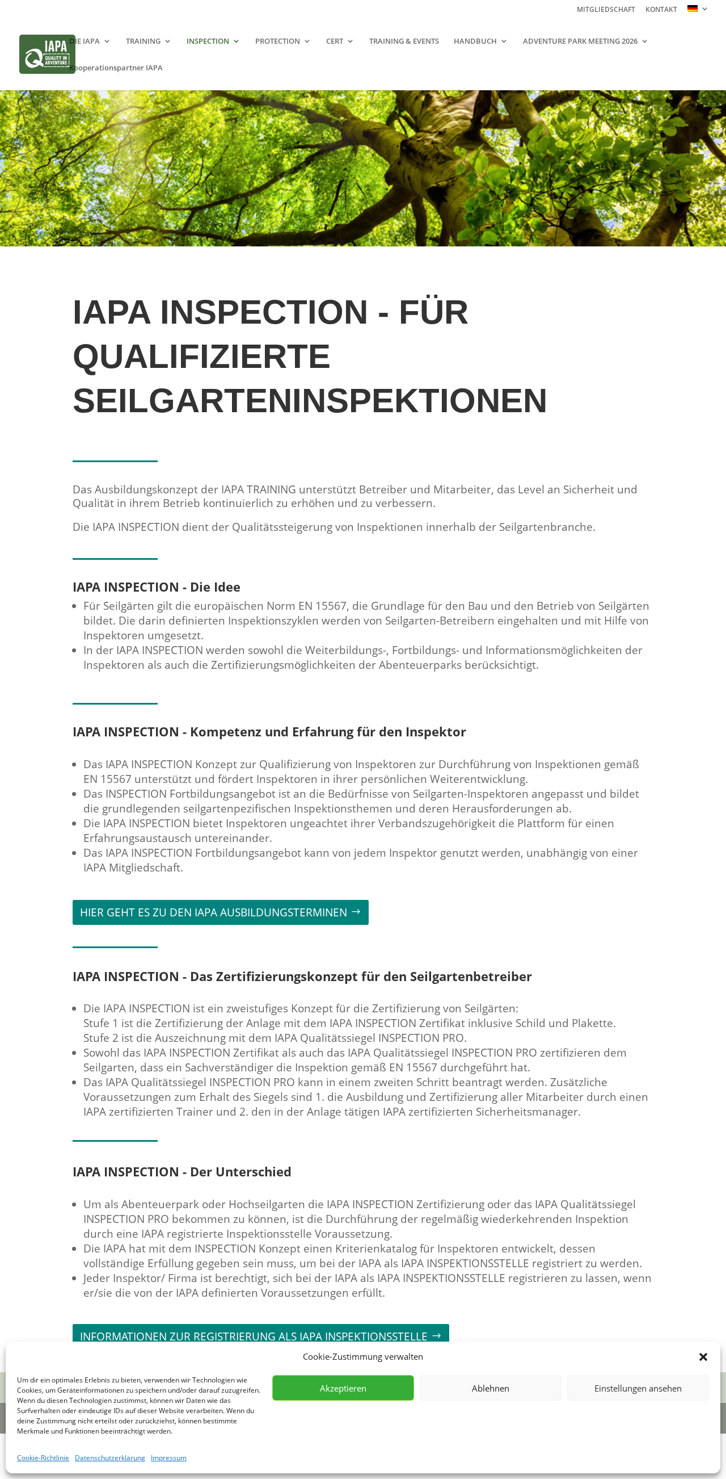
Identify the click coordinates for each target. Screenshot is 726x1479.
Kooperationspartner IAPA (116, 68)
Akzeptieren (343, 1388)
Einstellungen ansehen (638, 1388)
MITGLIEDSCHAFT (606, 10)
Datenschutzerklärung (110, 1458)
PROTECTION (277, 41)
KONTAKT (661, 10)
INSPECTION (208, 41)
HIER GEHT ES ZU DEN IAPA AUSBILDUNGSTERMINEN (213, 912)
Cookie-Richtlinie (43, 1458)
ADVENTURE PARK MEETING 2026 (580, 41)
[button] (703, 1357)
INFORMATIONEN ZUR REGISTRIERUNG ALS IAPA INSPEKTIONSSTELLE (254, 1336)
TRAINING (143, 41)
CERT (334, 41)
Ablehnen (490, 1388)
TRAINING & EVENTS (404, 41)
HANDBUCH (475, 41)
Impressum (169, 1458)
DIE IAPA (84, 41)
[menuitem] (698, 11)
